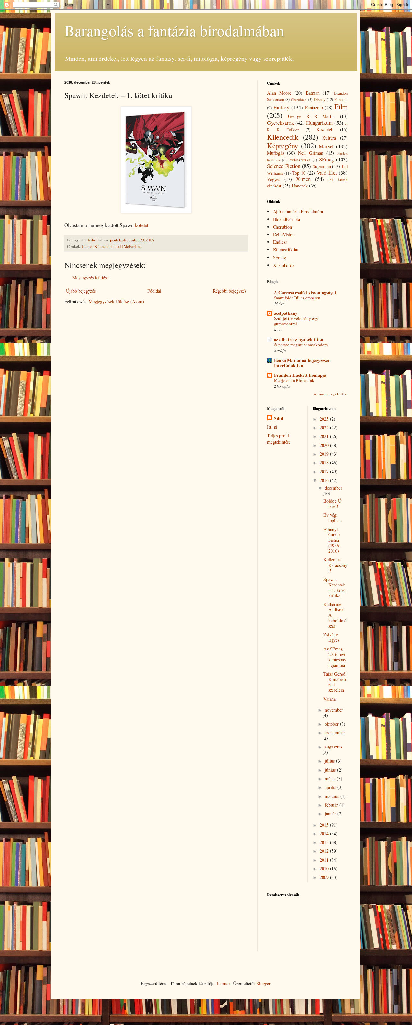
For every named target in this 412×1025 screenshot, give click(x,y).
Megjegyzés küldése (90, 278)
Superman (322, 166)
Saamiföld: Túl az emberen (297, 298)
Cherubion (299, 99)
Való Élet (327, 172)
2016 (325, 480)
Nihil (278, 418)
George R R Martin (311, 116)
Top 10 (298, 173)
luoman (223, 983)
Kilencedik (103, 246)
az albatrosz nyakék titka (298, 339)
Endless (280, 242)
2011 (325, 860)
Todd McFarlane (128, 246)
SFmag (326, 159)
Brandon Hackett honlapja (300, 375)
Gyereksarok (280, 122)
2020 (325, 445)
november (334, 710)
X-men (303, 179)
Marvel (326, 146)
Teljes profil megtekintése (279, 438)
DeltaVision (284, 234)
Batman (313, 93)
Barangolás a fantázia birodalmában (174, 30)
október (332, 724)
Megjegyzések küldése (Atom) (116, 301)
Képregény (282, 145)
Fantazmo (314, 107)
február (332, 805)
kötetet (141, 225)
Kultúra (329, 138)
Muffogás (275, 153)
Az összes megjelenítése (331, 394)
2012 (325, 851)
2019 (325, 454)
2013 (325, 842)
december (333, 488)
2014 (325, 833)
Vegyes (273, 179)
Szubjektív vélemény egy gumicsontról (296, 321)
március (332, 796)
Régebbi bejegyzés (229, 291)
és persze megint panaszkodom (301, 345)
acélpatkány (285, 313)
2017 (325, 471)
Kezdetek (324, 129)
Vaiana (329, 699)
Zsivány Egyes (331, 637)
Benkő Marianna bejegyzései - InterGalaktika (303, 363)
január (331, 814)
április (331, 787)
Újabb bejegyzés (81, 291)
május (331, 779)
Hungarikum (319, 122)
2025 (325, 419)
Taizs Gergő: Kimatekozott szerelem (335, 682)
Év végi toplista (332, 517)
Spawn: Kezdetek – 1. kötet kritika (334, 587)
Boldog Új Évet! (332, 503)
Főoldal (154, 291)
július (330, 761)
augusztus (333, 747)
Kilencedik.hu (285, 250)
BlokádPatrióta (286, 219)
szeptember (335, 733)
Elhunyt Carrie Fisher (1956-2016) (332, 540)
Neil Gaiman (310, 153)
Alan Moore (279, 93)
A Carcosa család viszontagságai (305, 292)
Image (87, 246)
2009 (325, 877)
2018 (325, 462)
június (331, 770)
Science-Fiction (283, 165)
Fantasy (281, 107)
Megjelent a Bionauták (294, 380)
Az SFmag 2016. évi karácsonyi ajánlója (334, 657)
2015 (325, 825)
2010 (325, 869)
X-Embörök (284, 265)
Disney (319, 99)
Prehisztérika (299, 160)
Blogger (263, 983)
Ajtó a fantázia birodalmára (298, 211)
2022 (325, 427)
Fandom (341, 99)
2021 (325, 436)
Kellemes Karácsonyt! (335, 565)
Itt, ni (272, 427)
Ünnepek (300, 186)
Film (341, 106)
